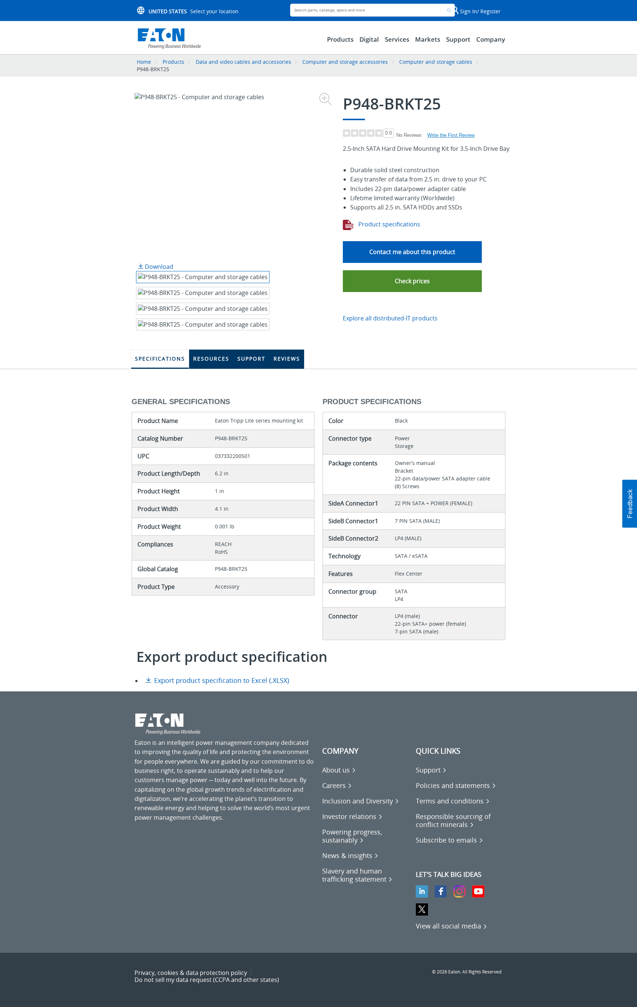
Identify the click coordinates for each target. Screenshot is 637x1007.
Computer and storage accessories (345, 61)
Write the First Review (450, 135)
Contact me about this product (412, 252)
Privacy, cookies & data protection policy (191, 973)
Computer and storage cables (435, 61)
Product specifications (388, 224)
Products (173, 61)
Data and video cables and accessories (244, 61)
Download (158, 267)
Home (144, 61)
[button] (412, 281)
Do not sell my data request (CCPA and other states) (207, 980)
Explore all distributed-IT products (390, 318)
